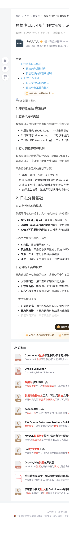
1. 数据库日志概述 (31, 63)
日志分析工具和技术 (37, 87)
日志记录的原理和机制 (39, 73)
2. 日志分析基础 (30, 78)
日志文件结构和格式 (37, 82)
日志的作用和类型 (36, 68)
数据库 (36, 16)
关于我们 (51, 511)
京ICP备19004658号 (53, 516)
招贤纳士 (62, 511)
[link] (18, 16)
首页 (18, 16)
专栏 (26, 16)
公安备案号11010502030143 (30, 516)
